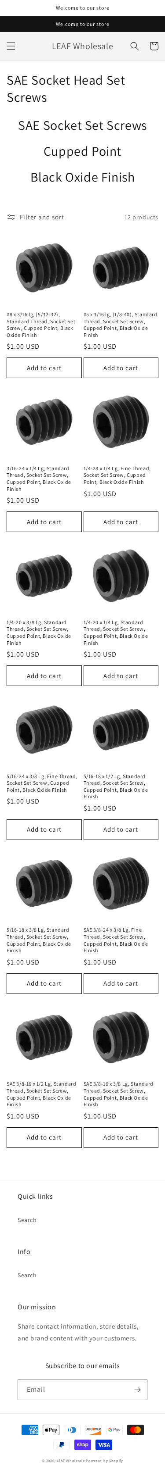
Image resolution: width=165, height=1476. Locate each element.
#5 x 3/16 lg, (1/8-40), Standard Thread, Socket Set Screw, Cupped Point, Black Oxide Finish (121, 324)
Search (27, 1220)
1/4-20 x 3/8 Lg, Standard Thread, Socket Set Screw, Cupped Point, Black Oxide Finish (39, 632)
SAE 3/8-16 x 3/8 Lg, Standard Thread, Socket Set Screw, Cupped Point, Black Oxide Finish (119, 1094)
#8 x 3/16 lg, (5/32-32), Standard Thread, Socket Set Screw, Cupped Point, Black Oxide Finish (41, 324)
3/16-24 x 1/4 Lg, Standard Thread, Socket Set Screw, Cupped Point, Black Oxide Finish (39, 478)
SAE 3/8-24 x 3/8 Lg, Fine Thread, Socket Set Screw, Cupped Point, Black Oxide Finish (116, 940)
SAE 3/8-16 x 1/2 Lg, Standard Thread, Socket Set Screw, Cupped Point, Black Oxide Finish (41, 1094)
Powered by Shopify (104, 1460)
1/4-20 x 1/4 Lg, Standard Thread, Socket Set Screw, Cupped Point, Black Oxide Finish (116, 632)
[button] (11, 46)
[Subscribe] (137, 1390)
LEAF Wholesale (71, 1460)
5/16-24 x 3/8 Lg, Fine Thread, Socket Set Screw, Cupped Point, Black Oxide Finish (42, 783)
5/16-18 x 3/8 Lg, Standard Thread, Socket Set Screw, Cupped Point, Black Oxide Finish (39, 940)
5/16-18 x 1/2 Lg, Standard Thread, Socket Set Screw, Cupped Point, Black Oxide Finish (116, 786)
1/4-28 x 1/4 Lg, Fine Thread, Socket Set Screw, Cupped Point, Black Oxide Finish (117, 475)
